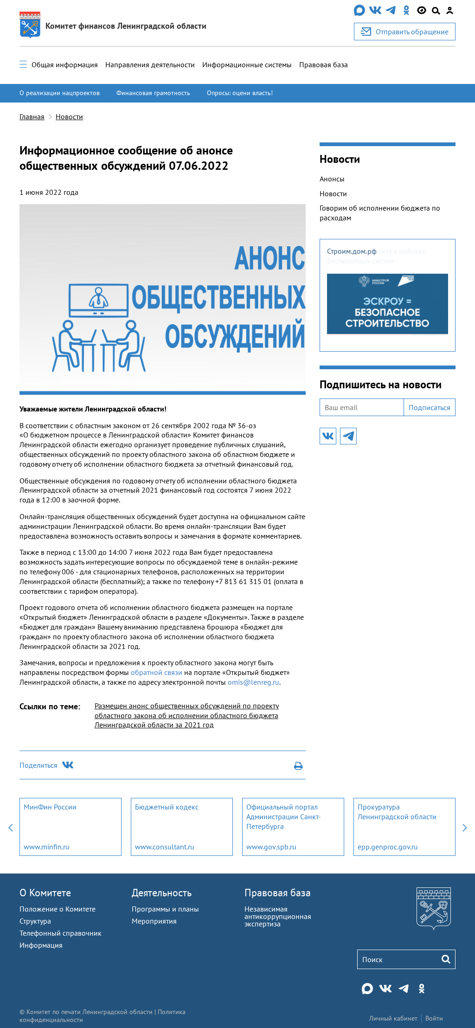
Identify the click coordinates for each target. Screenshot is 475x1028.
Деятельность (162, 892)
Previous (10, 827)
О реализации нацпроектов (59, 93)
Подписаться (429, 407)
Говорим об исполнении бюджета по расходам (380, 212)
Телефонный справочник (60, 933)
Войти (434, 1018)
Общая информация (65, 64)
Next (464, 827)
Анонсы (332, 178)
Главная (32, 116)
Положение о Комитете (57, 908)
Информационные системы (247, 64)
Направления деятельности (150, 64)
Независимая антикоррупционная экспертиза (277, 916)
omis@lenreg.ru (253, 682)
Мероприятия (154, 920)
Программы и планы (165, 908)
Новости (69, 116)
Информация (41, 945)
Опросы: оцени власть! (240, 93)
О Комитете (45, 892)
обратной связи (156, 672)
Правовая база (323, 64)
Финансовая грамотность (153, 93)
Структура (35, 920)
